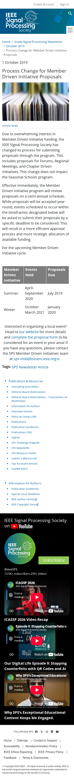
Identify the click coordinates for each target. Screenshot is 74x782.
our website (29, 331)
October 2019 (15, 46)
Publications (18, 422)
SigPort (15, 437)
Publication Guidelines (25, 427)
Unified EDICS (19, 468)
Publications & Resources (26, 381)
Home (6, 42)
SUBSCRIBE (52, 560)
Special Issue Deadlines (25, 494)
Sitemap (22, 740)
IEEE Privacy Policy (51, 752)
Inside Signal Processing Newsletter (38, 42)
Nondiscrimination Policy (41, 746)
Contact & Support (45, 740)
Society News (10, 125)
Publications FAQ (21, 432)
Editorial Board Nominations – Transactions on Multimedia (39, 399)
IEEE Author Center (22, 499)
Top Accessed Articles (24, 463)
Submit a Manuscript (24, 458)
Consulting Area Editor (25, 386)
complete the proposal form (34, 337)
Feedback (10, 758)
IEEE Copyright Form (23, 504)
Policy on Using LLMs (23, 416)
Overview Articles (21, 411)
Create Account (43, 4)
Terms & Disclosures (35, 758)
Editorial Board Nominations (28, 392)
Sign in (64, 4)
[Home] (22, 13)
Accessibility (12, 746)
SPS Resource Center (23, 453)
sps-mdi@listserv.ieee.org (35, 358)
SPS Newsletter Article (30, 367)
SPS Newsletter (20, 448)
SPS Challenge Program (25, 442)
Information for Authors (25, 406)
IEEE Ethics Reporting (18, 752)
